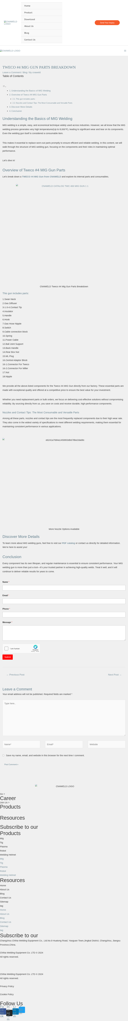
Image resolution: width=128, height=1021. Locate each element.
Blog (25, 72)
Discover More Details (21, 107)
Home (3, 885)
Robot (3, 850)
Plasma (4, 846)
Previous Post (15, 674)
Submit (7, 657)
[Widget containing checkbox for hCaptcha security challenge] (21, 648)
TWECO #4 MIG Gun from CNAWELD (41, 176)
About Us (4, 889)
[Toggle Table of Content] (4, 86)
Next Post (115, 674)
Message (7, 622)
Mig (2, 838)
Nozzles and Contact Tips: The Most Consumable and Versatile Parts (44, 103)
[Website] (107, 745)
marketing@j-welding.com (79, 23)
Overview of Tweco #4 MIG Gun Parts (29, 95)
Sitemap (4, 901)
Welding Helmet (8, 855)
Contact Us (5, 897)
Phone (6, 609)
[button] (64, 812)
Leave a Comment (11, 72)
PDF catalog (68, 543)
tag (1, 906)
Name (5, 582)
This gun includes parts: (25, 99)
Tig (1, 842)
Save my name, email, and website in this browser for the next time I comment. (45, 755)
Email (5, 595)
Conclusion (16, 111)
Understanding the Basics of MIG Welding (30, 91)
